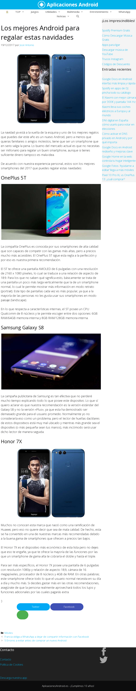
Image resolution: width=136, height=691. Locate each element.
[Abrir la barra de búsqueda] (78, 16)
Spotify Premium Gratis (116, 30)
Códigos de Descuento (116, 64)
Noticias (61, 16)
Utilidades (51, 11)
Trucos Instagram (112, 59)
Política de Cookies (11, 664)
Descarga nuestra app (13, 678)
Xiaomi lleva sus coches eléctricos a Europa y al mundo (116, 111)
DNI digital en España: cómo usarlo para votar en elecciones (118, 124)
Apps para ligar (111, 45)
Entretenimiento (99, 11)
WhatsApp (124, 11)
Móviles (8, 632)
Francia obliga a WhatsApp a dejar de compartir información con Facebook (46, 636)
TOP (18, 11)
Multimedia (73, 11)
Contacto (5, 659)
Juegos (35, 11)
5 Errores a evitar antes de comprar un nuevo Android (35, 640)
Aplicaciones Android (72, 4)
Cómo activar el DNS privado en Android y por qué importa (117, 138)
